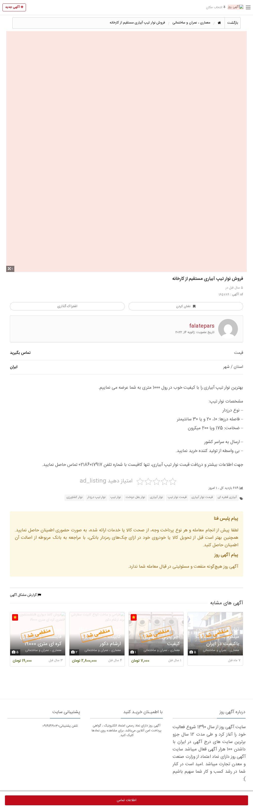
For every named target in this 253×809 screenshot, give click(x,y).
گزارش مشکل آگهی (24, 595)
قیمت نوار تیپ (177, 497)
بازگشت (232, 23)
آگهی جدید (13, 7)
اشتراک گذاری (67, 306)
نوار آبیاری (156, 497)
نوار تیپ (115, 497)
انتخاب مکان (214, 7)
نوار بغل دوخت (135, 497)
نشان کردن (183, 306)
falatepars (201, 326)
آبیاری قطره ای (227, 497)
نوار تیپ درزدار (96, 497)
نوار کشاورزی (74, 497)
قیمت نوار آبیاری (202, 497)
